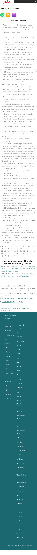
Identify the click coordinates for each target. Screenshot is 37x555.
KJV (5, 276)
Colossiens (20, 467)
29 (18, 251)
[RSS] (9, 15)
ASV (2, 276)
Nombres (8, 331)
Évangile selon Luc (21, 424)
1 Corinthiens (20, 446)
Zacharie (19, 396)
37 (8, 253)
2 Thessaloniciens (21, 480)
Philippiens (20, 463)
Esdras (7, 377)
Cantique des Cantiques (20, 326)
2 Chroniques (9, 373)
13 (2, 248)
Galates (19, 455)
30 (21, 251)
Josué (7, 339)
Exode (7, 322)
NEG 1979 (28, 266)
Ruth (6, 348)
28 (14, 251)
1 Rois (7, 360)
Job (6, 390)
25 (5, 251)
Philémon (19, 499)
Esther (7, 386)
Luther (26, 273)
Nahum (18, 379)
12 (35, 246)
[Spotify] (3, 15)
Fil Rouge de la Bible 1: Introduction (12, 301)
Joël (17, 358)
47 (5, 256)
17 (14, 248)
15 (8, 248)
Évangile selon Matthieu (21, 409)
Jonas (18, 371)
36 (5, 253)
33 (30, 251)
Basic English (11, 276)
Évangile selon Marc (21, 417)
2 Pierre (19, 516)
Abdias (18, 366)
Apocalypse (20, 537)
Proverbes (8, 398)
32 (27, 251)
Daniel (18, 349)
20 (24, 248)
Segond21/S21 (31, 268)
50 (14, 256)
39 (14, 253)
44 (30, 253)
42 (24, 253)
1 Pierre (19, 512)
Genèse (7, 318)
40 (18, 253)
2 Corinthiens (20, 450)
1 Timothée (20, 487)
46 (2, 256)
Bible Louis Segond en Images (10, 271)
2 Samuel (8, 356)
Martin (12, 268)
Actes (18, 438)
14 (5, 248)
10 (29, 246)
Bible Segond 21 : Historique (9, 308)
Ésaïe (18, 332)
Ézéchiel (19, 345)
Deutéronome (9, 335)
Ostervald (22, 268)
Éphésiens (19, 459)
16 (11, 248)
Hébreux (19, 504)
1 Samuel (8, 352)
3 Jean (18, 529)
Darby (16, 268)
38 (11, 253)
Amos (18, 362)
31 (24, 251)
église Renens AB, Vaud (17, 545)
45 (33, 253)
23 (33, 248)
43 (27, 253)
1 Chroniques (9, 369)
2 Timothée (20, 491)
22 (30, 248)
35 (2, 253)
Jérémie (19, 337)
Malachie (19, 400)
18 (18, 248)
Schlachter (32, 273)
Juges (7, 343)
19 (21, 248)
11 (32, 246)
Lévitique (8, 326)
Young (18, 276)
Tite (17, 495)
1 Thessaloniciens (21, 473)
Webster (22, 276)
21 (27, 248)
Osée (18, 354)
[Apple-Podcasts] (15, 15)
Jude (18, 533)
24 (2, 251)
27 (11, 251)
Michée (18, 375)
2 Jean (18, 525)
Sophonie (19, 388)
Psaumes (8, 394)
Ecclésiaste (20, 321)
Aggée (18, 392)
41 (21, 253)
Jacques (19, 508)
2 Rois (7, 365)
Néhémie (8, 382)
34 (33, 251)
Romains (19, 442)
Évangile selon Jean (21, 432)
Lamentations (21, 341)
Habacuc (19, 383)
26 (8, 251)
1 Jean (18, 521)
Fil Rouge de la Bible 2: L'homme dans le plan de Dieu (18, 298)
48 (8, 256)
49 (11, 256)
